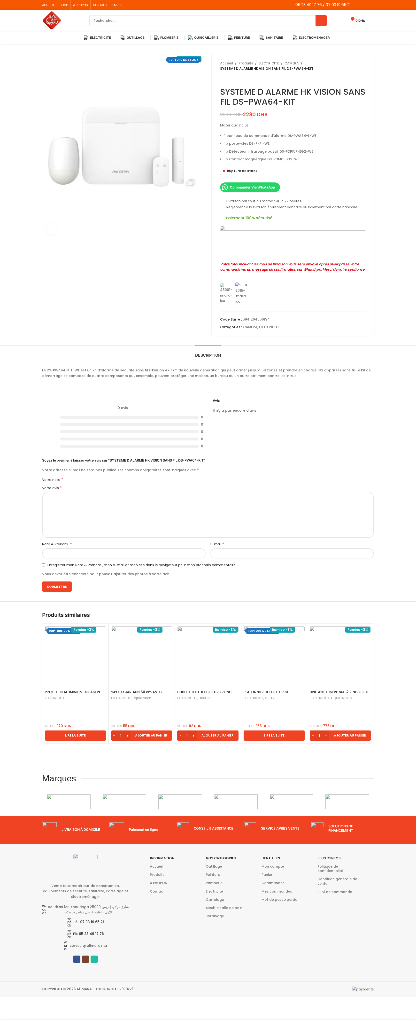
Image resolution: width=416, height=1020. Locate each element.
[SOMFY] (124, 802)
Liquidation (141, 698)
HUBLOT (205, 698)
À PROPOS (158, 882)
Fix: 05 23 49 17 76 (88, 933)
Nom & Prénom (57, 544)
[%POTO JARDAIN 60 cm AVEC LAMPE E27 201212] (141, 657)
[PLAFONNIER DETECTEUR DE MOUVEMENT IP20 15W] (274, 657)
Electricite (214, 891)
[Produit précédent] (223, 79)
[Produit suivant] (235, 79)
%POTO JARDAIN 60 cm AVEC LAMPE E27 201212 (136, 694)
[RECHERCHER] (321, 20)
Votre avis (52, 488)
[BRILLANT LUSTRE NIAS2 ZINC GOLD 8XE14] (340, 657)
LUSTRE (270, 698)
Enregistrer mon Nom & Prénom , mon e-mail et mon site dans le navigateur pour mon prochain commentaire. (141, 565)
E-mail (217, 544)
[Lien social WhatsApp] (371, 4)
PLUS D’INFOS (329, 858)
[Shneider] (180, 802)
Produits (246, 63)
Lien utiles (271, 858)
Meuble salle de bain (224, 907)
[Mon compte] (372, 20)
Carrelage (215, 899)
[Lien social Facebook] (358, 4)
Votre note (52, 480)
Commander (273, 882)
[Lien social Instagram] (365, 4)
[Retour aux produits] (229, 79)
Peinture (213, 874)
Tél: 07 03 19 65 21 (88, 921)
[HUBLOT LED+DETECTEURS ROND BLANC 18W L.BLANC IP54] (208, 657)
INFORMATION (162, 858)
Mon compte (273, 866)
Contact (157, 891)
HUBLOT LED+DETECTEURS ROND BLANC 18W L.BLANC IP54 (204, 694)
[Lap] (291, 802)
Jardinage (215, 916)
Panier (267, 874)
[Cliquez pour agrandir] (52, 229)
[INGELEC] (347, 802)
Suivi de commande (334, 891)
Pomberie (214, 882)
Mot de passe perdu (279, 899)
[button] (141, 735)
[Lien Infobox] (73, 829)
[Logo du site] (52, 20)
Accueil (226, 63)
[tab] (208, 352)
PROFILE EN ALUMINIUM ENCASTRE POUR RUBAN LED (73, 694)
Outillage (214, 866)
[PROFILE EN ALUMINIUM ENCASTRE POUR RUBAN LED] (75, 657)
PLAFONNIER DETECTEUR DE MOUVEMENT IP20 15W (266, 694)
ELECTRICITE (269, 63)
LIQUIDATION (341, 698)
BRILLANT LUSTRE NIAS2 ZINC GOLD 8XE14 (339, 694)
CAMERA (292, 63)
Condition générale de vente (337, 881)
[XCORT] (68, 802)
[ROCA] (235, 802)
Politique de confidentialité (330, 868)
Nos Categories (221, 858)
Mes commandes (277, 891)
